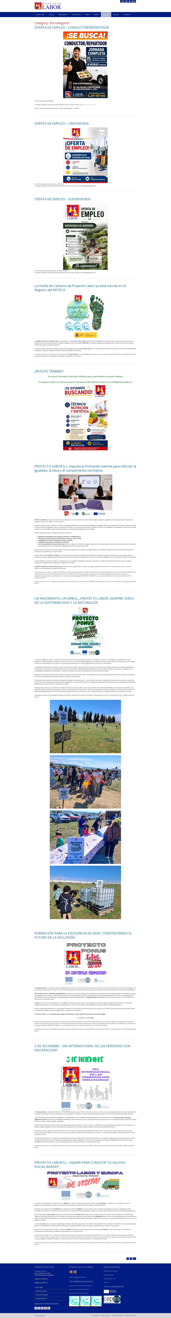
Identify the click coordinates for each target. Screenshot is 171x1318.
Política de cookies (41, 1291)
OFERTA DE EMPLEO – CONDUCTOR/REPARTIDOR (71, 27)
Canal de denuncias (41, 1298)
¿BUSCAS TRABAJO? (48, 371)
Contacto (116, 14)
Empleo (87, 14)
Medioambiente (62, 14)
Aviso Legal (39, 1287)
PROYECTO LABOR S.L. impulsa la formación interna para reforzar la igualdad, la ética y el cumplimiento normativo (85, 468)
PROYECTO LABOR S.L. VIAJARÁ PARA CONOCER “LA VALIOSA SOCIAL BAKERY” (79, 1164)
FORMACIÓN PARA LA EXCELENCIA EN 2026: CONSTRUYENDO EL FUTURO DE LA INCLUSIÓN (83, 935)
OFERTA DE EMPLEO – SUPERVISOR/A (62, 199)
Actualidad (106, 14)
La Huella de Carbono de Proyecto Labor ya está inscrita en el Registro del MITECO (80, 288)
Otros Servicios (76, 14)
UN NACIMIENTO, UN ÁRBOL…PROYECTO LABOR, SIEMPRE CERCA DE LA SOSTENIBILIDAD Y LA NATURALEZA (84, 600)
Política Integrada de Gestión (77, 1277)
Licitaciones (126, 14)
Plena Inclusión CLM (109, 1278)
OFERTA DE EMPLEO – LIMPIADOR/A (61, 123)
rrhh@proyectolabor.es (89, 105)
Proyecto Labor (40, 14)
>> (134, 1259)
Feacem (106, 1282)
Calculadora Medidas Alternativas (78, 1293)
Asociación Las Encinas (110, 1271)
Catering (51, 14)
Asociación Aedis (108, 1275)
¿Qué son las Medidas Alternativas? (79, 1289)
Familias (96, 14)
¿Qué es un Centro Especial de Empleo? (80, 1285)
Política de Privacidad (42, 1295)
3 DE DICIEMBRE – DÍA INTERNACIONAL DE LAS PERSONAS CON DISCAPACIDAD (82, 1048)
